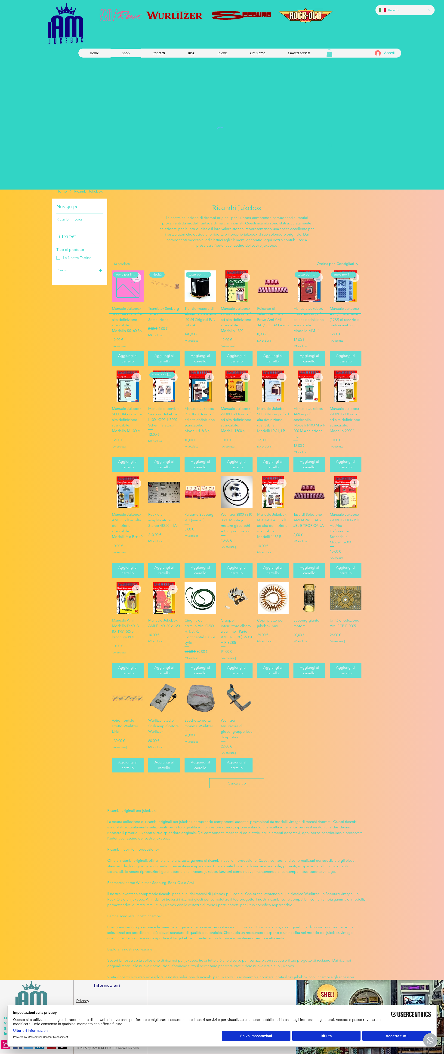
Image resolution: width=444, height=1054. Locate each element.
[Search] (330, 145)
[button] (329, 53)
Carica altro (237, 783)
